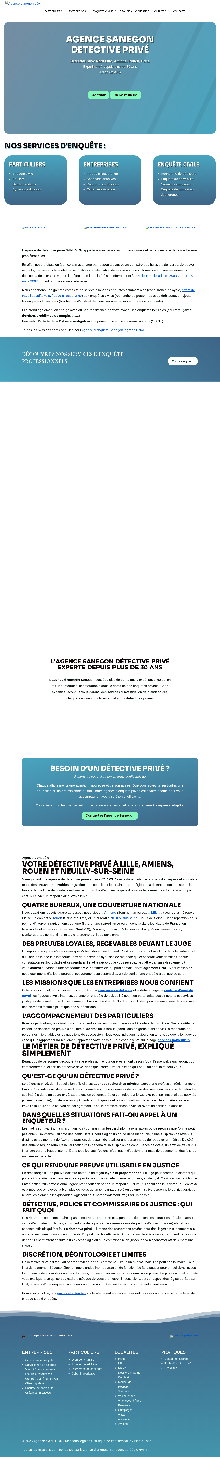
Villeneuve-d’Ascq (129, 1400)
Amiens (110, 912)
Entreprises (77, 11)
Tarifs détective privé (177, 1363)
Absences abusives (101, 179)
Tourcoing (124, 1391)
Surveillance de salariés (40, 1364)
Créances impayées (176, 184)
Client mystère (34, 1383)
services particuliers (174, 1040)
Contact (179, 11)
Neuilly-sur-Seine (124, 918)
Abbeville (124, 1419)
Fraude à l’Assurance (134, 11)
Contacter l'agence (176, 1358)
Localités (159, 11)
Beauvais (124, 1405)
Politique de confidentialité (112, 1441)
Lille (108, 61)
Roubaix (123, 1386)
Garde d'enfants (24, 184)
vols (47, 296)
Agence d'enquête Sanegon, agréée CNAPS (114, 330)
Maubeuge (124, 1382)
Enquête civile (103, 11)
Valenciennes (126, 1396)
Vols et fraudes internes (40, 1369)
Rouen (57, 918)
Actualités (170, 1368)
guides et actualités (71, 1293)
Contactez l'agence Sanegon (110, 816)
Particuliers (53, 11)
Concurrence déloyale (103, 184)
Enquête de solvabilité (177, 179)
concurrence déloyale (115, 990)
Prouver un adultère (84, 1364)
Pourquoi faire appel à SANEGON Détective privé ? (100, 586)
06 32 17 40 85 (125, 95)
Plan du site (142, 1441)
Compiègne (125, 1410)
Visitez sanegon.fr (183, 361)
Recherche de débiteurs (178, 173)
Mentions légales (77, 1441)
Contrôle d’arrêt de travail (41, 1378)
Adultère (18, 179)
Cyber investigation (26, 189)
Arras (121, 1414)
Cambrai (123, 1377)
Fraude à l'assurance (102, 173)
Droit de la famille (83, 1359)
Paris (121, 1358)
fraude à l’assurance (67, 296)
